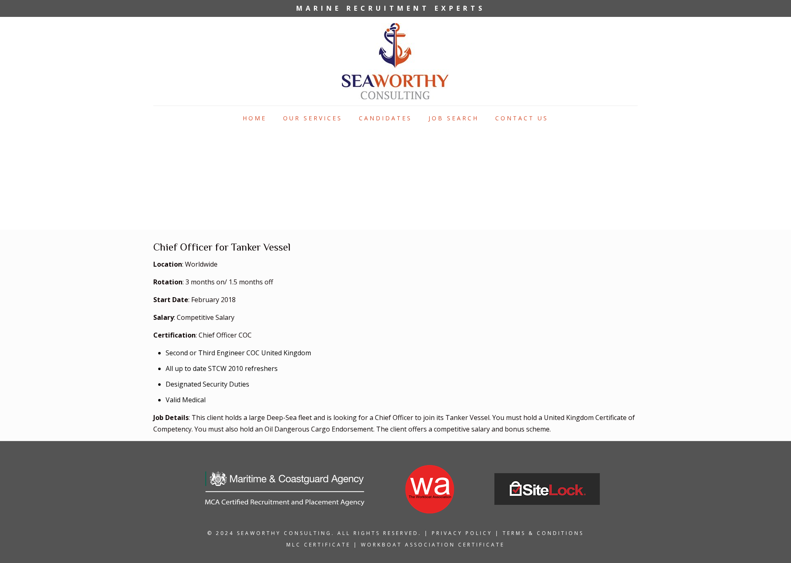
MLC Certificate (318, 544)
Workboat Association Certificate (433, 544)
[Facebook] (595, 8)
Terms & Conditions (543, 533)
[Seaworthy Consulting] (395, 61)
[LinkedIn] (606, 8)
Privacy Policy (462, 533)
